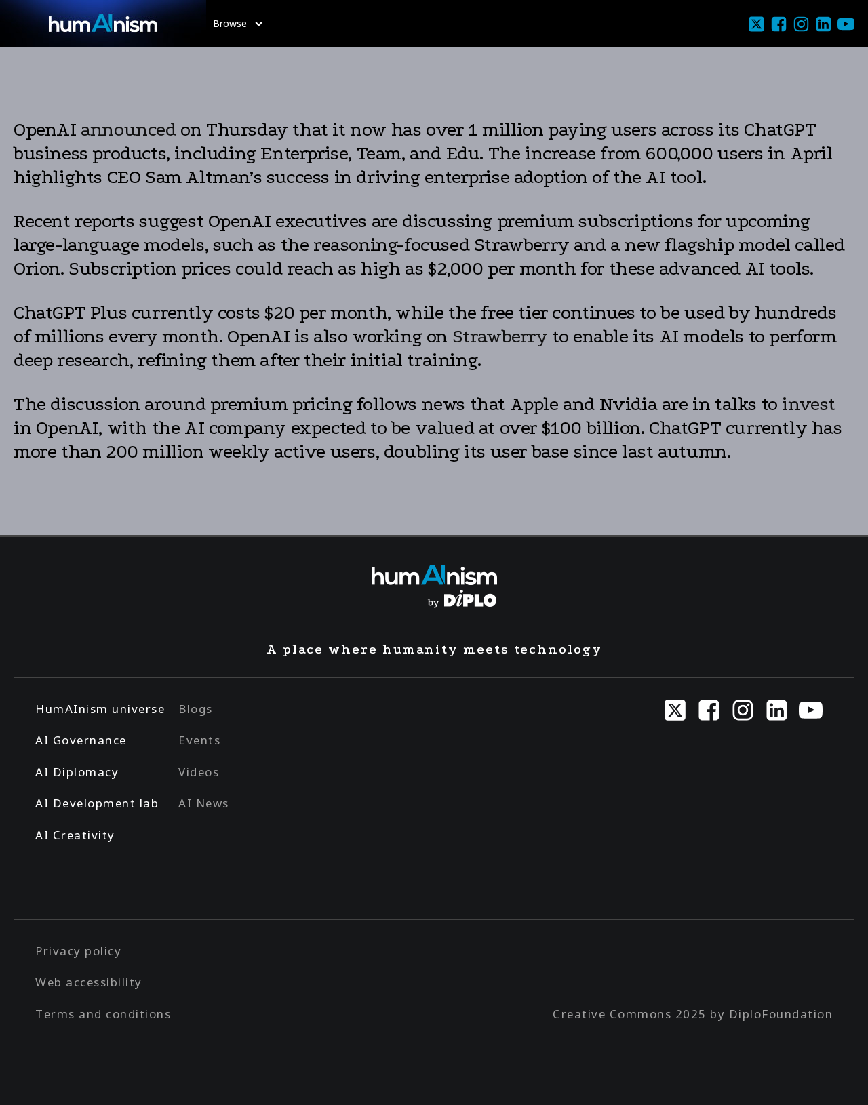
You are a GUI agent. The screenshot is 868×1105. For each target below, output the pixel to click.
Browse (230, 23)
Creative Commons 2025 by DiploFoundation (693, 1014)
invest (808, 404)
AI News (203, 803)
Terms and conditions (103, 1014)
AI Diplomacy (77, 772)
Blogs (195, 709)
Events (199, 740)
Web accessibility (88, 982)
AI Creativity (75, 835)
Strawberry (502, 336)
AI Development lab (97, 803)
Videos (198, 772)
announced (128, 129)
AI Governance (81, 740)
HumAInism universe (100, 709)
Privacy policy (78, 951)
